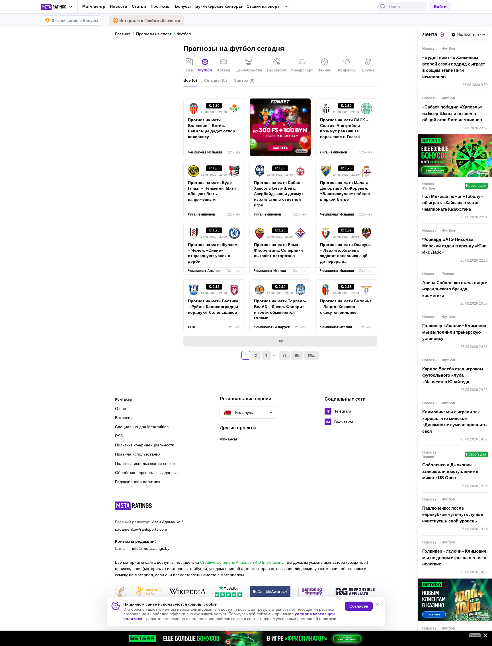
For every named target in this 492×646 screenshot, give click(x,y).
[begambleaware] (270, 592)
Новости (118, 6)
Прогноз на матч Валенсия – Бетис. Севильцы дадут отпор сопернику (211, 128)
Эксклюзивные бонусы (75, 20)
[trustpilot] (228, 592)
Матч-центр (93, 6)
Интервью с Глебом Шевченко (149, 20)
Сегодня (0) (215, 80)
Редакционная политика (137, 481)
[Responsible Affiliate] (355, 591)
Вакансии (124, 417)
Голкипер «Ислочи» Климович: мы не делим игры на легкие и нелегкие (455, 557)
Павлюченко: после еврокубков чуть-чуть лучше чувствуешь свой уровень (452, 514)
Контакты (123, 399)
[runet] (120, 592)
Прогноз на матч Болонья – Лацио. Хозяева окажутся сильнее (346, 307)
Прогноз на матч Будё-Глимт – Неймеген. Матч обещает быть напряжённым (212, 191)
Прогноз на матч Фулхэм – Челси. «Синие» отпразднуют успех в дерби (212, 253)
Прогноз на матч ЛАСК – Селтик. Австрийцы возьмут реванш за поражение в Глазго (344, 128)
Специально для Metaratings (142, 426)
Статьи (139, 6)
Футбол (205, 70)
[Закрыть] (483, 636)
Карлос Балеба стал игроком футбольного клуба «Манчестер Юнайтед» (452, 375)
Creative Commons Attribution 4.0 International (242, 562)
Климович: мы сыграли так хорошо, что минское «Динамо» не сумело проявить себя (454, 421)
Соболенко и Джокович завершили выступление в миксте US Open (450, 471)
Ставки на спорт (263, 6)
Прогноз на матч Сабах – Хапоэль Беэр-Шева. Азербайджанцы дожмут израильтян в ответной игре (279, 194)
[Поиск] (383, 6)
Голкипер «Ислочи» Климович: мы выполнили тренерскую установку (455, 332)
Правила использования (138, 454)
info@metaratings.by (150, 548)
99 (284, 355)
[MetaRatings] (133, 505)
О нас (120, 408)
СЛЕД (311, 355)
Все (189, 70)
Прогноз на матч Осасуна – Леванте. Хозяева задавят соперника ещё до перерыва (345, 253)
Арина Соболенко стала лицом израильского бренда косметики (454, 289)
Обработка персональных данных (147, 472)
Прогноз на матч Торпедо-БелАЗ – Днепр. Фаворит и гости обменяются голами (280, 309)
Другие (368, 70)
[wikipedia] (187, 592)
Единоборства (248, 70)
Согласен (358, 606)
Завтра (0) (244, 80)
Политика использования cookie (145, 463)
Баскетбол (276, 70)
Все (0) (190, 80)
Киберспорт (302, 70)
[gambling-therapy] (311, 592)
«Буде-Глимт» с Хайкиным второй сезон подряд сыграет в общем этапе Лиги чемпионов (453, 67)
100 (297, 355)
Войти (440, 6)
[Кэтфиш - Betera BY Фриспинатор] (246, 638)
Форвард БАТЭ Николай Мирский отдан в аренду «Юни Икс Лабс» (454, 246)
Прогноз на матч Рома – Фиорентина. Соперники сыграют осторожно (278, 250)
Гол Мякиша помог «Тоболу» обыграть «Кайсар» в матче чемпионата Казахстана (452, 203)
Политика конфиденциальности (144, 445)
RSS (119, 436)
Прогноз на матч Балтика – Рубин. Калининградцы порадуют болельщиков (213, 307)
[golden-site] (147, 592)
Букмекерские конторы (218, 6)
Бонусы (183, 6)
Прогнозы (161, 6)
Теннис (324, 70)
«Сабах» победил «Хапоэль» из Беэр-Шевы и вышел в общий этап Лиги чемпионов (452, 113)
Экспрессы (346, 70)
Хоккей (223, 70)
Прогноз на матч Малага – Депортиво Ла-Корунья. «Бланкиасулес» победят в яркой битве (346, 191)
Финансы (228, 439)
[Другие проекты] (57, 7)
